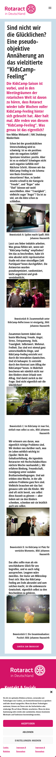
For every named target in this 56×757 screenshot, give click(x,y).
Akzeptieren (28, 723)
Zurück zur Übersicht (28, 646)
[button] (51, 691)
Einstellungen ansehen (28, 740)
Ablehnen (28, 732)
